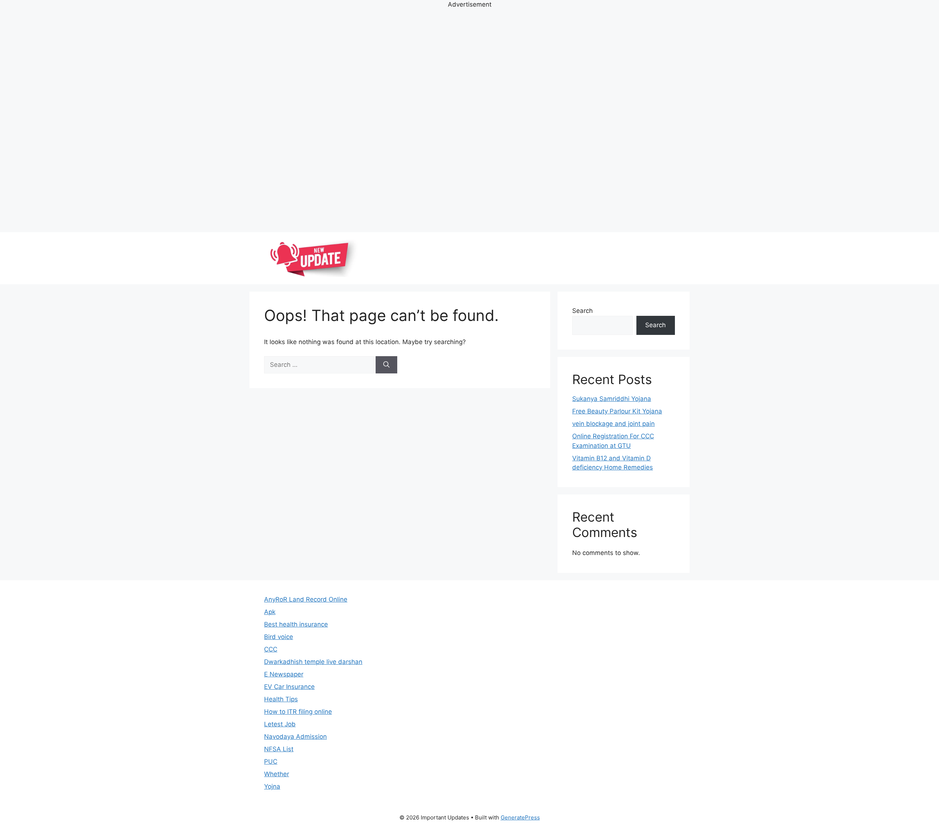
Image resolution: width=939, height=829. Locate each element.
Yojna (272, 786)
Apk (269, 612)
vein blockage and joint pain (613, 423)
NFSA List (278, 749)
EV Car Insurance (289, 686)
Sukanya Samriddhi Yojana (611, 398)
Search (582, 310)
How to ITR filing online (298, 711)
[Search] (386, 365)
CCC (270, 649)
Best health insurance (296, 624)
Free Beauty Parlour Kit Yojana (617, 411)
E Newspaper (283, 674)
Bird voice (278, 636)
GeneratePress (520, 817)
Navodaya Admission (295, 736)
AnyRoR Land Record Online (305, 599)
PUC (270, 761)
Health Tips (281, 699)
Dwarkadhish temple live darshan (313, 661)
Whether (276, 774)
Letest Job (280, 724)
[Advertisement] (469, 120)
